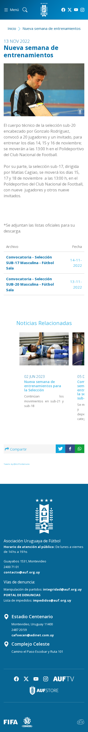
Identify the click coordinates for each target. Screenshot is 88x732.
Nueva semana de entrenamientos (51, 28)
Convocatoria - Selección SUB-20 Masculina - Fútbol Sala (30, 284)
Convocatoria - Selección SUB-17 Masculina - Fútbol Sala (30, 262)
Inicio (12, 28)
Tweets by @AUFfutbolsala (17, 464)
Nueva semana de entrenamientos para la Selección (42, 385)
